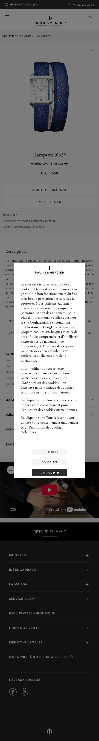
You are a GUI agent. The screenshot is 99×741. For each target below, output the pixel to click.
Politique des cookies (59, 387)
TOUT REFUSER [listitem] (49, 452)
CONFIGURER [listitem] (49, 462)
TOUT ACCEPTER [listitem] (50, 472)
